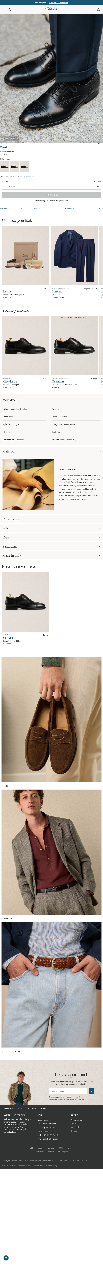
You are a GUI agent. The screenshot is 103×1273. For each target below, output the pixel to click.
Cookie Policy (38, 1165)
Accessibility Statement (46, 1123)
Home (6, 1108)
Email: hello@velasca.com (47, 1138)
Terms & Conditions (9, 1165)
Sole (6, 528)
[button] (4, 10)
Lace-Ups (23, 1108)
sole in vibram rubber (28, 177)
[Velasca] (51, 9)
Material (8, 451)
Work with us (76, 1127)
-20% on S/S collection (58, 2)
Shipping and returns (46, 1127)
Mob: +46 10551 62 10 (47, 1135)
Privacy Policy (24, 1165)
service (51, 1099)
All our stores (76, 1120)
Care (6, 537)
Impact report (42, 1120)
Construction (11, 519)
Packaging (10, 546)
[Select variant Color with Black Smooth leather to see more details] (15, 167)
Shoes (14, 1108)
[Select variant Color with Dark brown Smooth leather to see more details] (25, 166)
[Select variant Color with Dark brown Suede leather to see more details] (5, 166)
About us (74, 1123)
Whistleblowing (51, 1165)
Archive (74, 1131)
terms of (77, 1097)
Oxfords (33, 1108)
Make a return (43, 1131)
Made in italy (12, 555)
